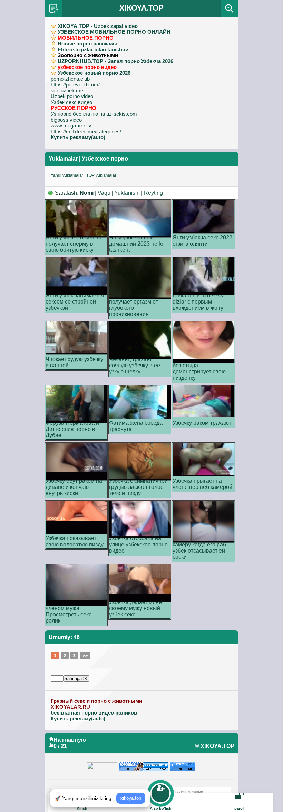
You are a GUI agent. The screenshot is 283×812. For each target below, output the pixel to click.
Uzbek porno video (72, 96)
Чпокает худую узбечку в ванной (74, 362)
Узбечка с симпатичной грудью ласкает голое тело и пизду (138, 487)
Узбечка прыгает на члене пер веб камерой (202, 484)
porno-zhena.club (70, 79)
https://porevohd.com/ (75, 85)
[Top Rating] (182, 765)
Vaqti (104, 193)
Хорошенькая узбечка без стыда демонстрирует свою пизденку (200, 368)
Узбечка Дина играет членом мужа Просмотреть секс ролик (72, 611)
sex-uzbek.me (67, 90)
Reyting (153, 193)
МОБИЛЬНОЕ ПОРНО (86, 38)
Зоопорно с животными (88, 55)
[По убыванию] (50, 193)
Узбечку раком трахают (202, 423)
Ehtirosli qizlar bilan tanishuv (93, 49)
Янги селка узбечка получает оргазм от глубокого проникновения (133, 304)
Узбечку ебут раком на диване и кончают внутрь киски (74, 487)
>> (85, 655)
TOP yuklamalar (101, 175)
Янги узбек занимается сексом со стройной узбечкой (75, 301)
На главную (69, 740)
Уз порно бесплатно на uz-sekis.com (94, 114)
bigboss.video (66, 120)
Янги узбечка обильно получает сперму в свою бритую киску (73, 244)
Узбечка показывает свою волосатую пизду (75, 541)
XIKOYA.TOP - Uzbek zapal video (98, 26)
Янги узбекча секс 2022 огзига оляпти (202, 241)
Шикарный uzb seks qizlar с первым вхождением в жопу (198, 301)
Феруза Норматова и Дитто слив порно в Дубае (72, 429)
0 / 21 (60, 746)
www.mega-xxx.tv (71, 126)
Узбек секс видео (71, 102)
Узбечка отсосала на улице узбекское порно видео (138, 544)
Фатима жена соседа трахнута (136, 426)
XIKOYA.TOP (141, 8)
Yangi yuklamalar (67, 175)
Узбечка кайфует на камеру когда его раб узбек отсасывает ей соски (199, 547)
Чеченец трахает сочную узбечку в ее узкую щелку (134, 365)
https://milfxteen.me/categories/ (86, 131)
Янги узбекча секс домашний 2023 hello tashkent (136, 244)
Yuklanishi (127, 193)
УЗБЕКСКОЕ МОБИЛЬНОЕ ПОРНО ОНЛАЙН (114, 32)
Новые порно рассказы (87, 44)
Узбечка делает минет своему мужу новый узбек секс (136, 608)
